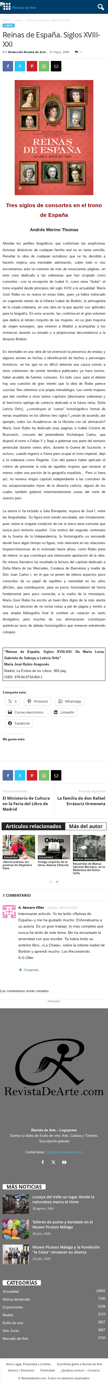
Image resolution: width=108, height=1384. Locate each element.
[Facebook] (8, 66)
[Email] (56, 66)
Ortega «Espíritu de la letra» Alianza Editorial (53, 863)
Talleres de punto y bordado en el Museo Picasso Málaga (63, 1224)
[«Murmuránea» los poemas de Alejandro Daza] (19, 847)
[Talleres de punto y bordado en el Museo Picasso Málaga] (16, 1229)
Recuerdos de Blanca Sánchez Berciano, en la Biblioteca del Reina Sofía (89, 868)
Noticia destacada (85, 859)
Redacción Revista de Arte (27, 52)
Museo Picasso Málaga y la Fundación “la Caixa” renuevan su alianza (66, 1250)
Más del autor (86, 826)
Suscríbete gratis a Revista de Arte (79, 1364)
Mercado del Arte (15, 1339)
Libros (18, 20)
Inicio (6, 20)
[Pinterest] (32, 66)
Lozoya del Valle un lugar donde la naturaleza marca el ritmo (63, 1199)
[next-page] (57, 882)
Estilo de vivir (13, 1323)
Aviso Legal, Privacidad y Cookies (28, 1364)
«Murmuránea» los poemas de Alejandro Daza (17, 865)
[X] (54, 1163)
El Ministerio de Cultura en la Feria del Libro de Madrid (26, 803)
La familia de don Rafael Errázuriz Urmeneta (81, 800)
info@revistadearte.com (65, 1152)
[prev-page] (50, 882)
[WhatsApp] (44, 66)
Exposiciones (13, 1307)
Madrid (8, 1315)
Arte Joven (11, 1331)
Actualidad (11, 857)
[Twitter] (20, 66)
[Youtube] (65, 1163)
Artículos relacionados (33, 826)
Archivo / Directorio (21, 1370)
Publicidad (47, 1370)
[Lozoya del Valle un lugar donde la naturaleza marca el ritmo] (16, 1204)
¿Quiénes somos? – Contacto (80, 1370)
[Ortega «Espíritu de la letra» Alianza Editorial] (54, 847)
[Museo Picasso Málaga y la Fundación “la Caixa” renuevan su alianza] (16, 1254)
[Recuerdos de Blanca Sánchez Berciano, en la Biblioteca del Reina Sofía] (89, 848)
